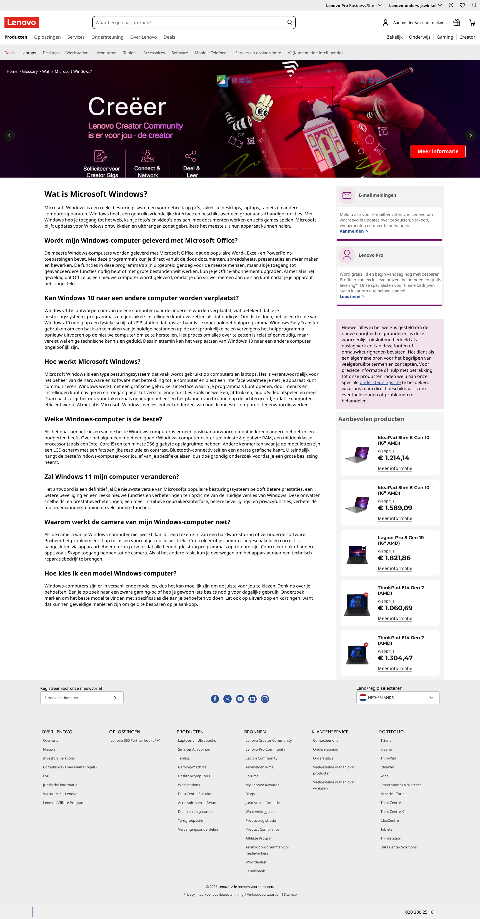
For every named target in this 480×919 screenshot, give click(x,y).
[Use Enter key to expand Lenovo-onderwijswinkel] (440, 5)
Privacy (189, 894)
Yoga (385, 775)
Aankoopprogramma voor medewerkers (267, 850)
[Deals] (17, 52)
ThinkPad (388, 758)
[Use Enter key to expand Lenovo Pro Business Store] (380, 5)
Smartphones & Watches (401, 784)
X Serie (386, 749)
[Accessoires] (167, 52)
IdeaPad (387, 766)
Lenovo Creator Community (269, 740)
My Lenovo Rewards (262, 784)
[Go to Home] (21, 22)
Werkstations (189, 784)
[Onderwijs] (432, 36)
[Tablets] (139, 52)
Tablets (184, 758)
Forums (252, 775)
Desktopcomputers (194, 775)
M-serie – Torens (394, 793)
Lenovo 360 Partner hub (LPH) (135, 740)
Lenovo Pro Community (265, 749)
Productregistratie (261, 820)
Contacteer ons (325, 740)
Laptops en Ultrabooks (197, 740)
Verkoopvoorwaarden (263, 894)
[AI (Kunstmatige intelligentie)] (344, 52)
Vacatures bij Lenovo (60, 793)
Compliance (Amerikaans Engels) (70, 766)
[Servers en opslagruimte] (283, 52)
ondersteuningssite (380, 382)
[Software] (190, 52)
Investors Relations (59, 758)
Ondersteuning (325, 749)
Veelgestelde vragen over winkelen (334, 785)
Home (12, 71)
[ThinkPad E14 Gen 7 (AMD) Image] (357, 605)
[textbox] (398, 697)
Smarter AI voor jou (194, 749)
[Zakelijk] (404, 36)
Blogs (250, 793)
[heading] (407, 440)
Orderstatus (323, 758)
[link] (474, 7)
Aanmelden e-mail (260, 766)
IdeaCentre (390, 820)
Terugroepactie (190, 820)
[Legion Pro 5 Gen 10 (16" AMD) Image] (357, 555)
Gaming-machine (192, 766)
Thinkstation (391, 838)
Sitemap (290, 894)
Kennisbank (255, 870)
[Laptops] (38, 52)
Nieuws (49, 749)
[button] (451, 5)
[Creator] (477, 36)
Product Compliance (262, 829)
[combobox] (189, 22)
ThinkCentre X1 (393, 811)
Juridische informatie (60, 784)
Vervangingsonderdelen (198, 829)
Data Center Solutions (196, 793)
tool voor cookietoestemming (220, 894)
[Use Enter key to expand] (447, 23)
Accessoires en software (197, 802)
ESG (46, 775)
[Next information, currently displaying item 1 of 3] (470, 135)
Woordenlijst (256, 862)
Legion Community (262, 758)
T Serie (386, 740)
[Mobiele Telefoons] (230, 52)
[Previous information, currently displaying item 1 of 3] (9, 135)
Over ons (50, 740)
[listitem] (390, 452)
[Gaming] (455, 36)
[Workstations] (92, 52)
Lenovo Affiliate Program (63, 802)
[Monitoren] (119, 52)
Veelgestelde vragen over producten (334, 770)
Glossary (30, 71)
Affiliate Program (260, 838)
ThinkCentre (391, 802)
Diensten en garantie (195, 811)
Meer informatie (395, 468)
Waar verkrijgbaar (260, 811)
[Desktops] (62, 52)
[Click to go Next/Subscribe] (115, 698)
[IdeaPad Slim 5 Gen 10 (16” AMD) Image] (357, 455)
